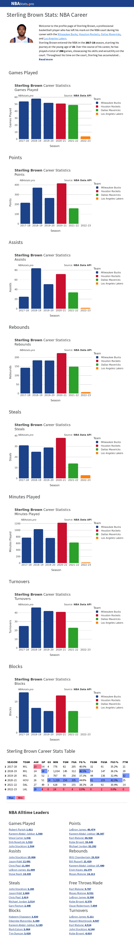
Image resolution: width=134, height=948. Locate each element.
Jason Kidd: (20, 861)
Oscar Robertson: (83, 905)
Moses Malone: (82, 874)
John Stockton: (21, 846)
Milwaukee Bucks (68, 34)
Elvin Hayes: (80, 869)
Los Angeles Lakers (55, 38)
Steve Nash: (20, 874)
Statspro (22, 3)
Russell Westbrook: (84, 921)
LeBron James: (82, 829)
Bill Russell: (80, 861)
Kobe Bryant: (81, 842)
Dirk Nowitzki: (20, 842)
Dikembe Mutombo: (24, 921)
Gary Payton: (20, 905)
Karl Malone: (80, 838)
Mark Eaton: (19, 929)
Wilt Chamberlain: (84, 857)
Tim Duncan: (20, 933)
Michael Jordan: (82, 846)
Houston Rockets (89, 34)
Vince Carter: (20, 838)
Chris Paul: (19, 865)
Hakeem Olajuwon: (23, 916)
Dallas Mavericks (111, 34)
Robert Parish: (21, 829)
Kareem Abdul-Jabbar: (25, 833)
